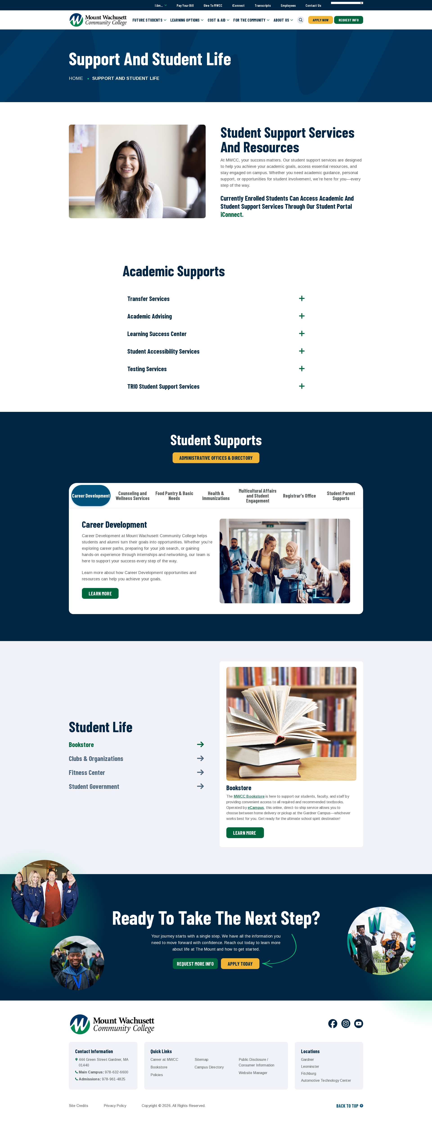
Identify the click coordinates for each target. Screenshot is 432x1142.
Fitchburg (308, 1073)
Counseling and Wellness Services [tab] (133, 495)
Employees (288, 5)
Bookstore (159, 1067)
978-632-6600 (103, 1072)
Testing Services (147, 369)
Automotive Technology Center (326, 1080)
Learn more (100, 593)
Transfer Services (148, 298)
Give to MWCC (213, 5)
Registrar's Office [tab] (299, 495)
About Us (281, 20)
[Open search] (300, 20)
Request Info (349, 20)
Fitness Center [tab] (87, 772)
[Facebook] (332, 1024)
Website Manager (253, 1073)
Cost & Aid (217, 20)
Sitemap (201, 1059)
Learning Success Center (157, 333)
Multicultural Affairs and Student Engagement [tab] (258, 495)
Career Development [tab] (91, 495)
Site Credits (78, 1106)
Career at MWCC (164, 1059)
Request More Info (195, 964)
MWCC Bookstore (249, 796)
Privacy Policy (115, 1106)
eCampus (256, 808)
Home (76, 78)
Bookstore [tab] (81, 744)
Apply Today (240, 964)
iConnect (238, 5)
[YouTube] (358, 1024)
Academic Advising (149, 316)
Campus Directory (209, 1067)
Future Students (147, 20)
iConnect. (231, 214)
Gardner (307, 1059)
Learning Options (185, 20)
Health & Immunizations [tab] (216, 495)
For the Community (249, 20)
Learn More (245, 833)
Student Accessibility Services (163, 351)
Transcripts (263, 5)
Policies (157, 1075)
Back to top (347, 1105)
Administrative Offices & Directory (216, 458)
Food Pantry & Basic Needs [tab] (174, 495)
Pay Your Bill (185, 5)
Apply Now (320, 20)
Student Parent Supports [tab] (341, 495)
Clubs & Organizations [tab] (96, 758)
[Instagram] (345, 1024)
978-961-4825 (102, 1079)
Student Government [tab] (94, 786)
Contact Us (313, 5)
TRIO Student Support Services (163, 386)
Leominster (310, 1066)
